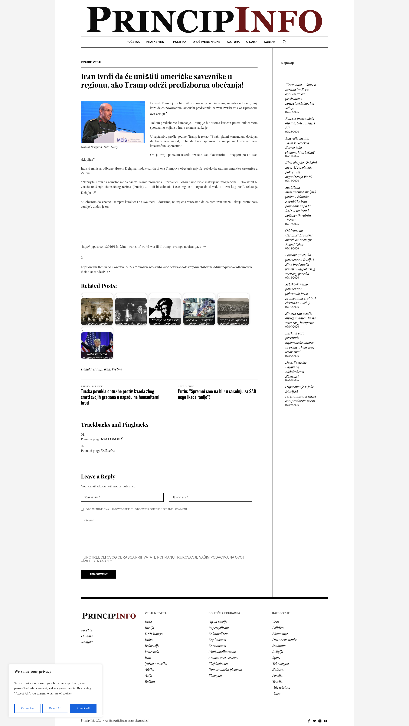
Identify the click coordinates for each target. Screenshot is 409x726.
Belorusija (152, 645)
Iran (107, 369)
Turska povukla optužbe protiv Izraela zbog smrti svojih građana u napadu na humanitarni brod (120, 397)
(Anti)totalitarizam (222, 651)
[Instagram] (320, 720)
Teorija (277, 681)
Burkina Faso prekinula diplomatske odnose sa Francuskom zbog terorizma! (299, 342)
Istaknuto (279, 645)
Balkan (150, 681)
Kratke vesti (91, 62)
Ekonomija (280, 633)
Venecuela (152, 651)
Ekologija (215, 675)
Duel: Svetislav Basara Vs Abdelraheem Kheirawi (296, 369)
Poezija (277, 675)
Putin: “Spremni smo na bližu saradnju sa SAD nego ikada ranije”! (217, 394)
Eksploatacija (218, 663)
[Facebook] (308, 720)
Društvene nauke (284, 639)
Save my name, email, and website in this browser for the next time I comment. (137, 509)
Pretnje (117, 369)
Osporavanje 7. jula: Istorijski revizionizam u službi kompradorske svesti (300, 394)
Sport (276, 657)
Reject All (55, 708)
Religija (277, 651)
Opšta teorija (218, 621)
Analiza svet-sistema (223, 657)
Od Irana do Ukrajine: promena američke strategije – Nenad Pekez (300, 237)
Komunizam (217, 645)
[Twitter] (314, 720)
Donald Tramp (91, 369)
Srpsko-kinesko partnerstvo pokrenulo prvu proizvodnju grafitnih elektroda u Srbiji (301, 293)
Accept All (83, 708)
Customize (27, 708)
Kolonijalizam (219, 633)
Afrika (149, 669)
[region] (55, 690)
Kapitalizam (217, 639)
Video (276, 693)
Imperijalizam (219, 627)
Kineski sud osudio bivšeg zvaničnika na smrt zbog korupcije (300, 318)
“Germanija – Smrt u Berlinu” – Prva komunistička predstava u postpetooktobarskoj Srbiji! (300, 96)
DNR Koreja (154, 633)
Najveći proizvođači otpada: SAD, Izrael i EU (300, 123)
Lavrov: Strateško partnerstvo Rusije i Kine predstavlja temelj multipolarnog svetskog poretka (300, 264)
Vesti (275, 621)
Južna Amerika (156, 663)
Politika (278, 627)
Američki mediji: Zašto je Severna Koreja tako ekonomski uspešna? (299, 145)
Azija (148, 675)
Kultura (278, 669)
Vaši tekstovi (281, 687)
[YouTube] (325, 720)
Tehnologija (280, 663)
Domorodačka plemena (225, 669)
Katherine (108, 450)
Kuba (149, 639)
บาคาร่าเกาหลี (111, 439)
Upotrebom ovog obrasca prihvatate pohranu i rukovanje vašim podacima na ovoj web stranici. (164, 559)
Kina (148, 621)
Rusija (149, 627)
